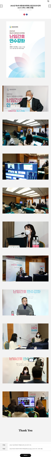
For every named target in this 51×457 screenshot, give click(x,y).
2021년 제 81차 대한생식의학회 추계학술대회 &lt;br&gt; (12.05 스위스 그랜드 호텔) (26, 448)
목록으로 (25, 455)
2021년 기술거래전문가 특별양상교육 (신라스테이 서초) (20, 445)
